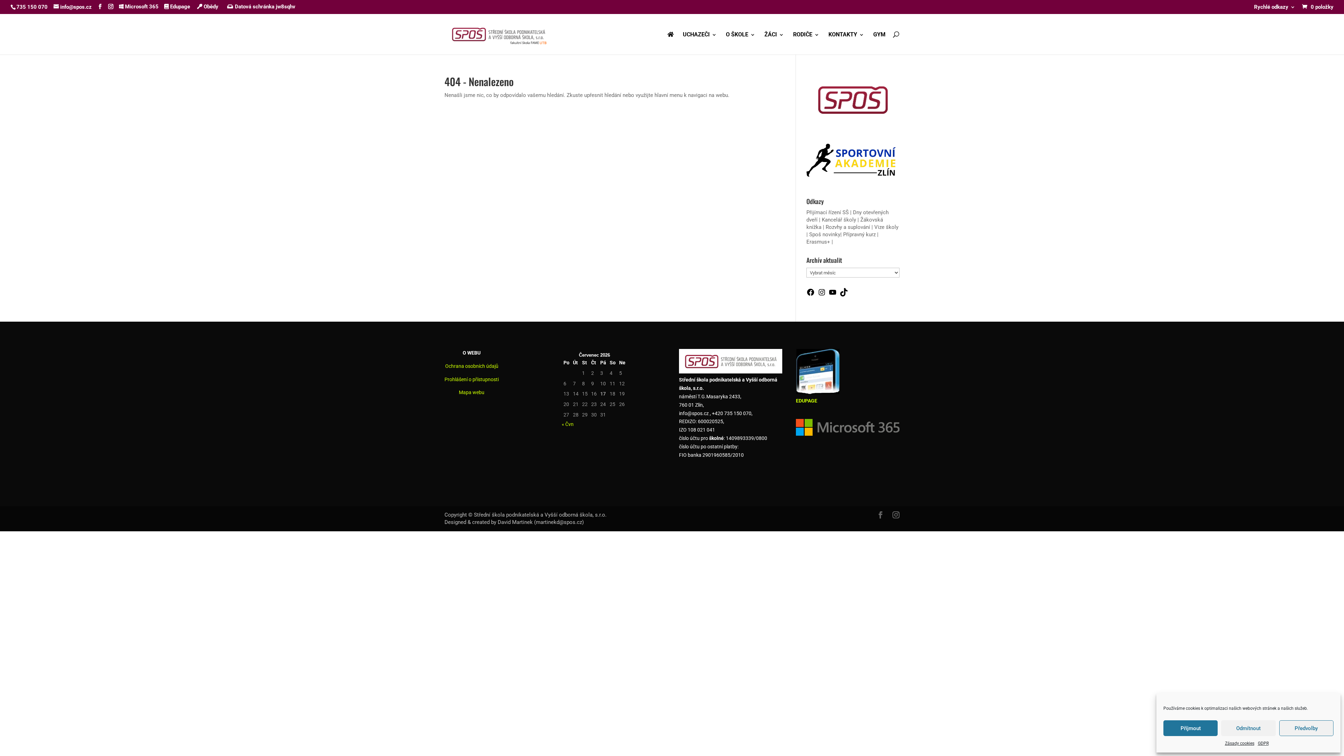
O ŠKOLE (737, 35)
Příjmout (1191, 728)
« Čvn (568, 424)
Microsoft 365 (141, 7)
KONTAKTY (842, 35)
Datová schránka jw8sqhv (265, 7)
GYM (879, 35)
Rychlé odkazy (1271, 7)
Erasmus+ (818, 242)
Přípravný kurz (859, 234)
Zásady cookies (1239, 743)
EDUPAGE (806, 401)
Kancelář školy (839, 220)
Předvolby (1306, 728)
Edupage (179, 7)
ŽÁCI (770, 35)
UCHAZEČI (696, 35)
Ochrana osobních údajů (471, 366)
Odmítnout (1248, 728)
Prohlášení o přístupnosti (471, 379)
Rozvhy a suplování (849, 227)
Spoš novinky (824, 234)
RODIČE (802, 35)
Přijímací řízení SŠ (827, 212)
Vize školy (886, 227)
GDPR (1263, 743)
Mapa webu (471, 392)
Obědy (210, 7)
